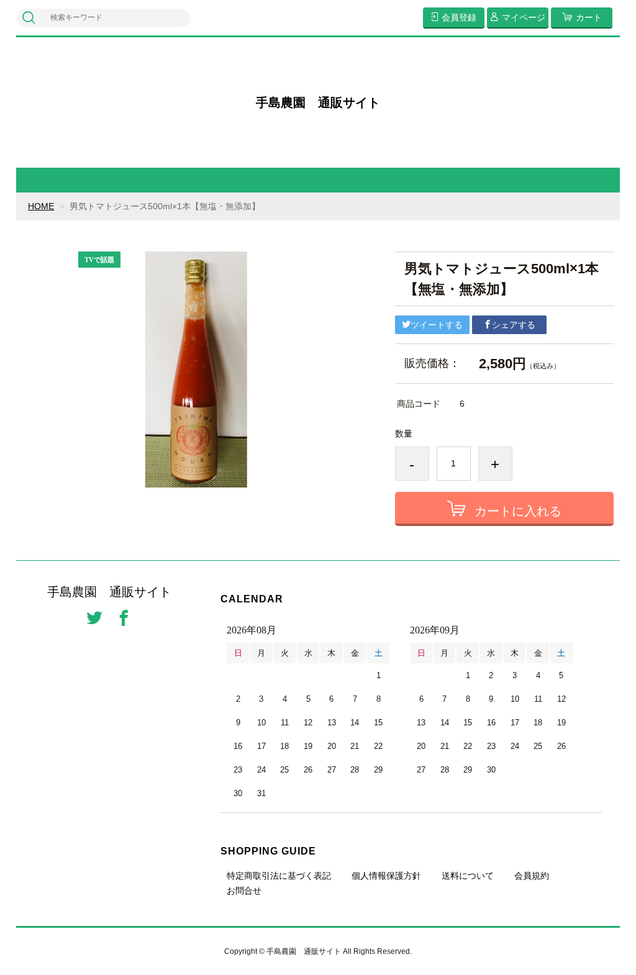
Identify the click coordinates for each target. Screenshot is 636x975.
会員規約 (531, 875)
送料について (468, 875)
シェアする (513, 325)
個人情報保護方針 (386, 875)
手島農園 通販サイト (318, 102)
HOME (41, 206)
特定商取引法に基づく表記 (279, 875)
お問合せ (244, 890)
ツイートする (437, 325)
